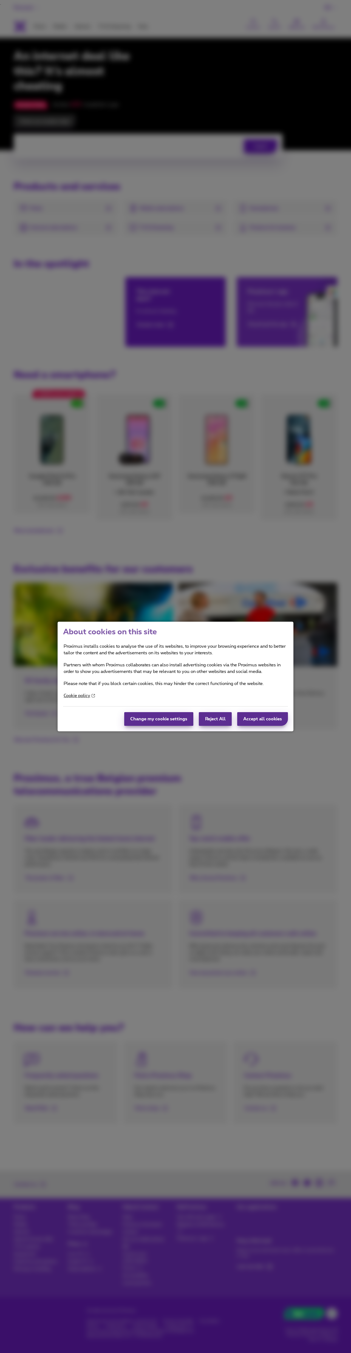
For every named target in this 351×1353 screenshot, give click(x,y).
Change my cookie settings (158, 719)
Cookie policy (77, 695)
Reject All (215, 719)
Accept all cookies (262, 719)
